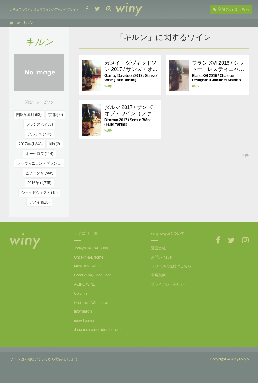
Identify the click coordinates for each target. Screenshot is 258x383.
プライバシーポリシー (169, 284)
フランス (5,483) (39, 124)
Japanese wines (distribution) (97, 329)
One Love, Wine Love (91, 302)
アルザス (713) (39, 134)
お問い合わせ (162, 257)
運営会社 (158, 248)
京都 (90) (55, 114)
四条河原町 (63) (29, 114)
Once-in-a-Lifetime (88, 257)
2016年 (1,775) (39, 183)
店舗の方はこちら (232, 9)
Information (83, 311)
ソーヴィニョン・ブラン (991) (40, 163)
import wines (84, 320)
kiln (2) (54, 144)
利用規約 (158, 275)
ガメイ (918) (39, 202)
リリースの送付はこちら (171, 266)
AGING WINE (84, 284)
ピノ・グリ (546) (39, 173)
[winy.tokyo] (129, 9)
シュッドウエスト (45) (39, 192)
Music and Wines (87, 266)
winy (108, 86)
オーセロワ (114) (39, 153)
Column (80, 293)
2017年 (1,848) (31, 144)
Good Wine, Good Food (93, 275)
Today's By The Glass (91, 248)
